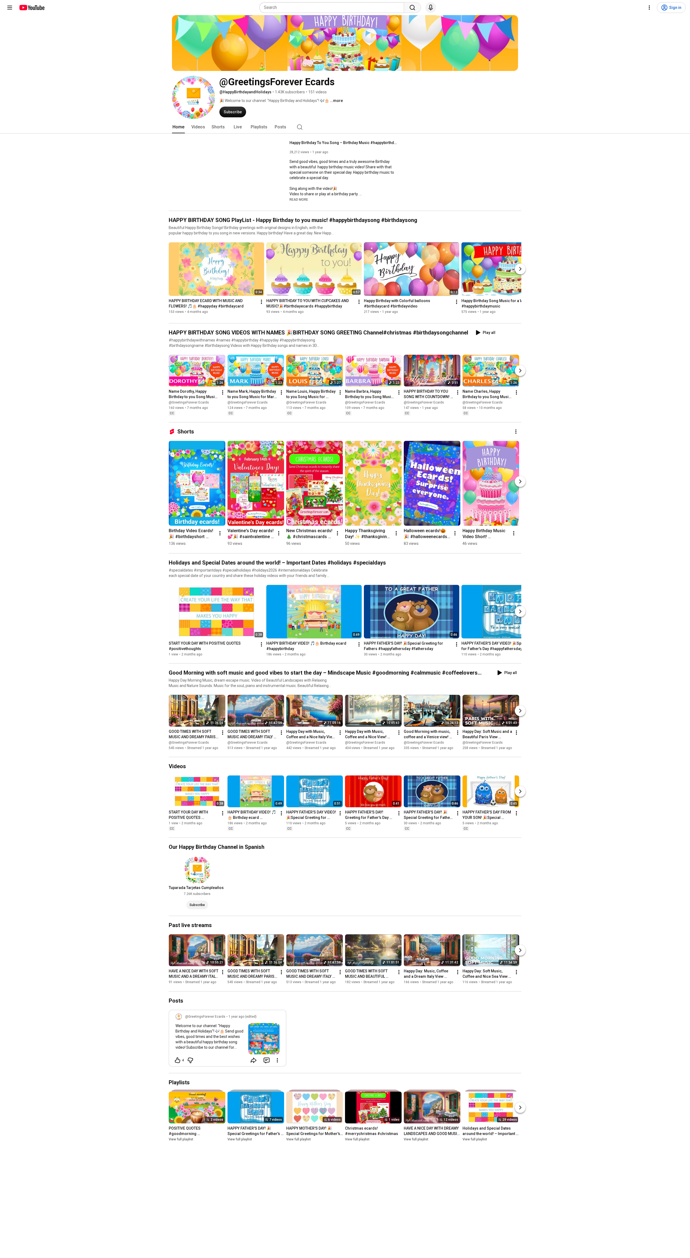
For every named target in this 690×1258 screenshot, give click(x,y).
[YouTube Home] (31, 7)
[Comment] (266, 1060)
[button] (298, 199)
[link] (227, 1039)
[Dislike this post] (190, 1060)
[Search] (412, 7)
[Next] (520, 269)
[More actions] (261, 301)
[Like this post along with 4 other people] (177, 1060)
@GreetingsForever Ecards (189, 402)
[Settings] (649, 7)
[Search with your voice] (430, 7)
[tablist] (345, 127)
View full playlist (181, 1139)
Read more (298, 199)
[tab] (178, 127)
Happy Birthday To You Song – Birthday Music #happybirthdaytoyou (343, 143)
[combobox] (333, 7)
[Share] (253, 1060)
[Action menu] (277, 1060)
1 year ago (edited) (243, 1016)
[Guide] (9, 7)
